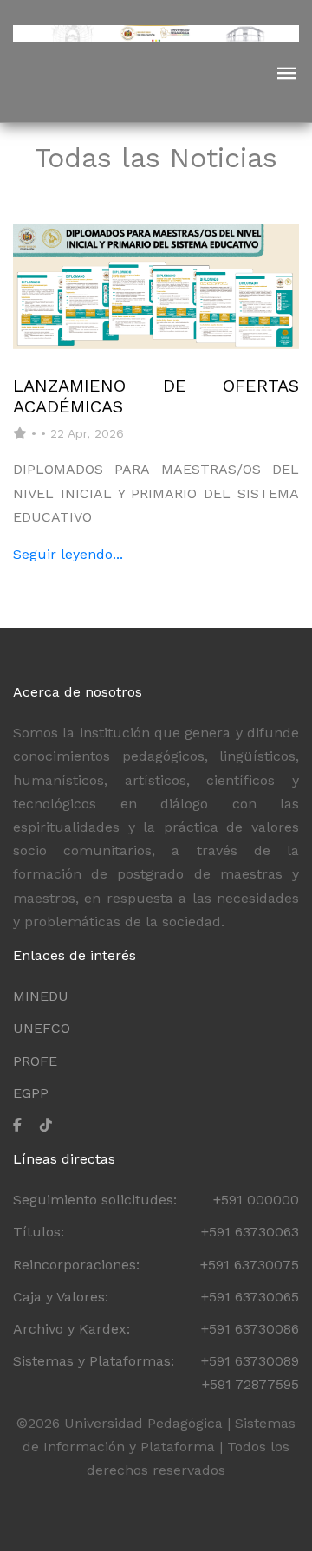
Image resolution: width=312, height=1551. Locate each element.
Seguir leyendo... (68, 554)
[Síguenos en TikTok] (53, 1125)
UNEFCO (41, 1028)
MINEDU (40, 996)
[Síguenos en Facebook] (24, 1125)
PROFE (35, 1061)
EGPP (31, 1093)
